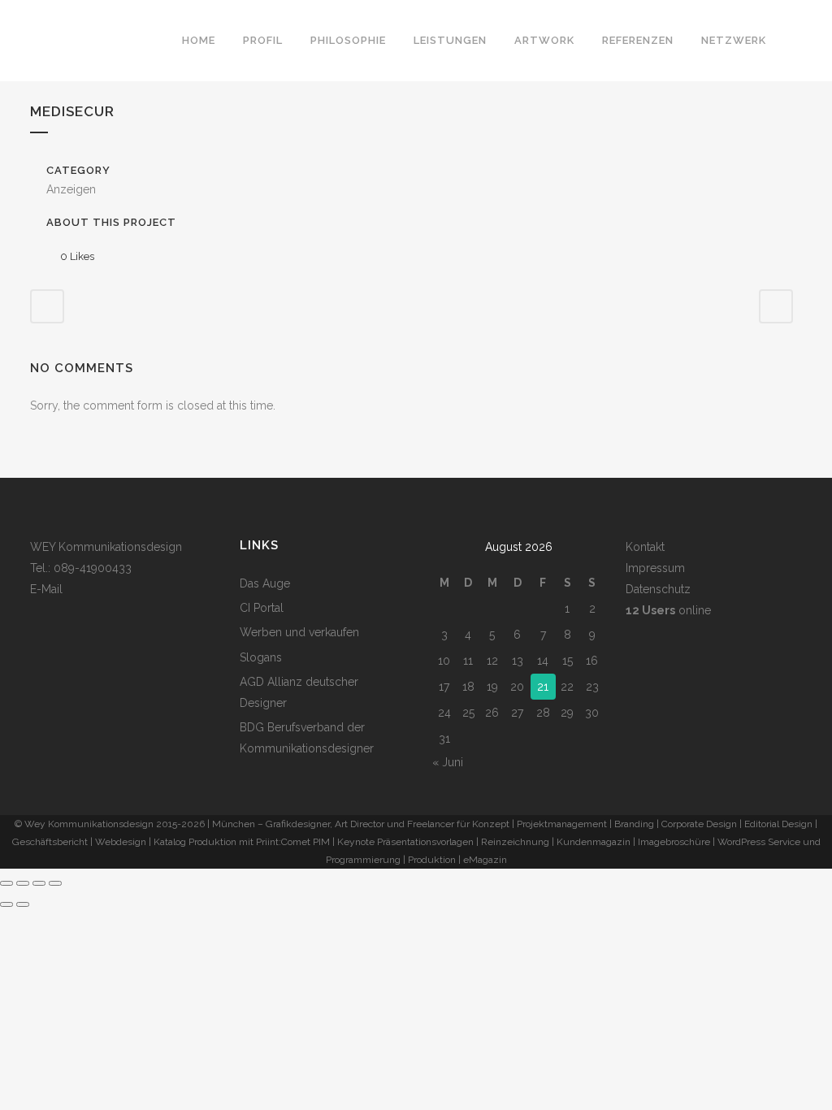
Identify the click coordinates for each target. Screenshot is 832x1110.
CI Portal (262, 607)
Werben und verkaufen (299, 632)
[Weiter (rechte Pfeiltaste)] (22, 904)
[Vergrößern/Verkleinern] (6, 883)
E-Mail (46, 589)
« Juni (447, 762)
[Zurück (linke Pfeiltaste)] (6, 904)
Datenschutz (658, 589)
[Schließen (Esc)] (55, 883)
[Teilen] (39, 883)
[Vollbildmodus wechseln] (22, 883)
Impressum (655, 568)
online (668, 610)
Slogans (261, 657)
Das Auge (265, 583)
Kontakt (645, 546)
